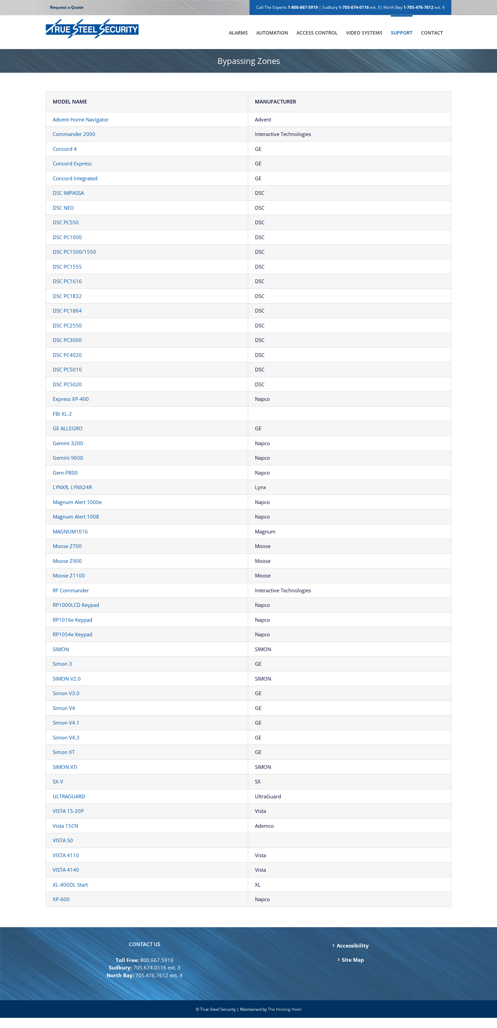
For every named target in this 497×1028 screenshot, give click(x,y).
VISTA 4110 (66, 855)
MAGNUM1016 (70, 531)
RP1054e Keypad (72, 634)
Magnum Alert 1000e (77, 502)
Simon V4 (64, 708)
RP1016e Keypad (72, 619)
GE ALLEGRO (67, 428)
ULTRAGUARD (69, 796)
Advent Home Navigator (81, 119)
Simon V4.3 (66, 737)
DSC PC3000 (67, 340)
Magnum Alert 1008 (76, 516)
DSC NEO (63, 207)
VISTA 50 (63, 840)
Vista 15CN (65, 825)
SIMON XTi (65, 766)
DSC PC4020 (67, 354)
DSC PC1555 (67, 266)
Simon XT (64, 752)
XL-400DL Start (70, 884)
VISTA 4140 (66, 869)
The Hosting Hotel (285, 1009)
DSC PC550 (66, 222)
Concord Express (72, 163)
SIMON (61, 649)
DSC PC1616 (67, 281)
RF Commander (71, 590)
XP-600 (61, 899)
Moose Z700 (67, 546)
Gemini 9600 (68, 457)
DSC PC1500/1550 (74, 251)
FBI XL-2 (62, 413)
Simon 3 (62, 663)
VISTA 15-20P (68, 810)
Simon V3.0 (66, 693)
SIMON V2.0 (67, 678)
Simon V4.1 (66, 722)
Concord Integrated (75, 178)
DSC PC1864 (67, 310)
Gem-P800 (65, 472)
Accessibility (353, 945)
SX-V (58, 781)
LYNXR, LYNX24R (72, 487)
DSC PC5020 (67, 384)
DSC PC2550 (67, 325)
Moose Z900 (67, 560)
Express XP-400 (71, 398)
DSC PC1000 (67, 237)
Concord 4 (65, 148)
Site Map (353, 959)
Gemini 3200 (68, 443)
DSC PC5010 (67, 369)
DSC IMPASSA (68, 192)
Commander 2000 (74, 134)
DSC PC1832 (67, 296)
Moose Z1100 (69, 575)
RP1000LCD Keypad (76, 604)
